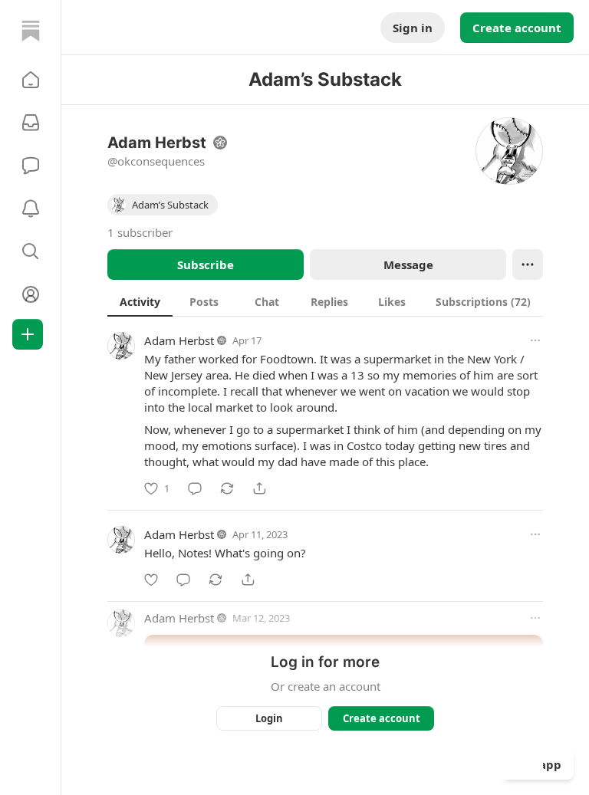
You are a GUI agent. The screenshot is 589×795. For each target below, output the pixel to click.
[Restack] (227, 488)
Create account (516, 27)
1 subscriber (140, 232)
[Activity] (30, 208)
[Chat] (30, 165)
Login (269, 718)
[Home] (30, 30)
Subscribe (205, 264)
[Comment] (195, 488)
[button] (30, 79)
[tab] (140, 301)
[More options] (535, 340)
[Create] (27, 334)
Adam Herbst (179, 340)
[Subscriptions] (30, 122)
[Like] (151, 579)
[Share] (259, 488)
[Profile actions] (527, 264)
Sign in (413, 27)
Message (408, 264)
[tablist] (325, 301)
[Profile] (30, 294)
